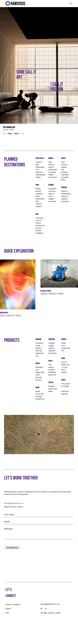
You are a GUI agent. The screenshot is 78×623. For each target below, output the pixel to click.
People (18, 315)
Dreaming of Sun (8, 127)
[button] (7, 133)
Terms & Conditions (12, 604)
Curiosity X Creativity (49, 293)
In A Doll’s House (46, 291)
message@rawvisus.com (13, 503)
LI (45, 608)
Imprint (8, 609)
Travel (5, 129)
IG (41, 608)
